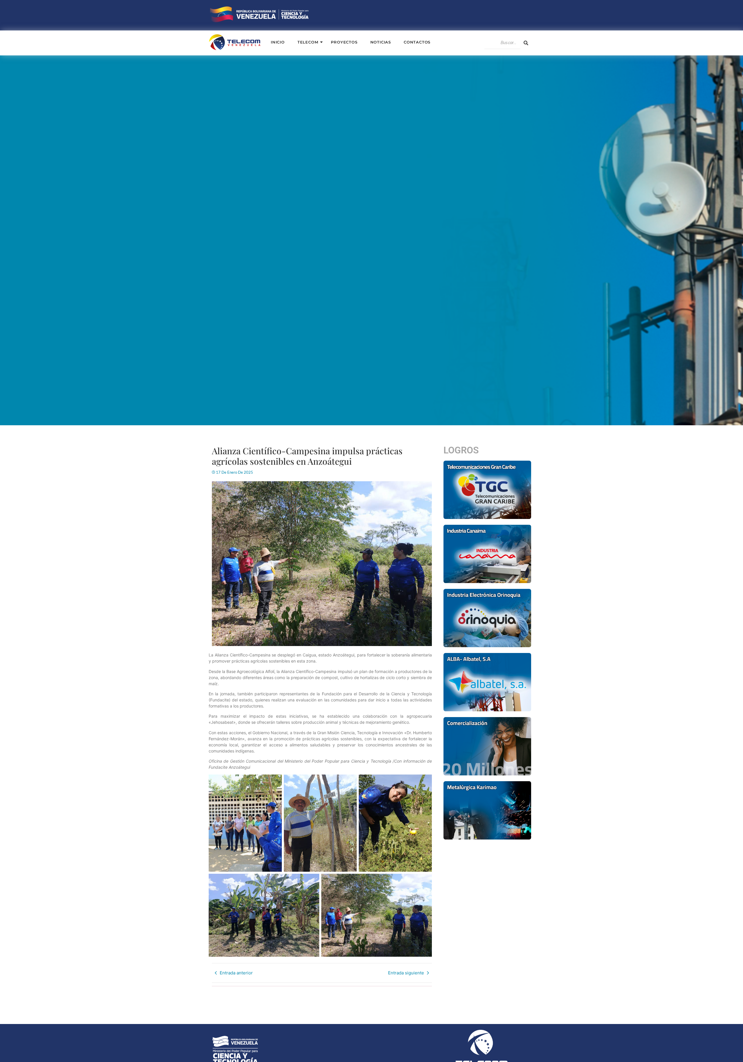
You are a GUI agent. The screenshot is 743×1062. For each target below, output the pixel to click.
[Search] (525, 43)
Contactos (417, 42)
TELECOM (307, 42)
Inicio (278, 42)
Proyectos (344, 42)
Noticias (380, 42)
